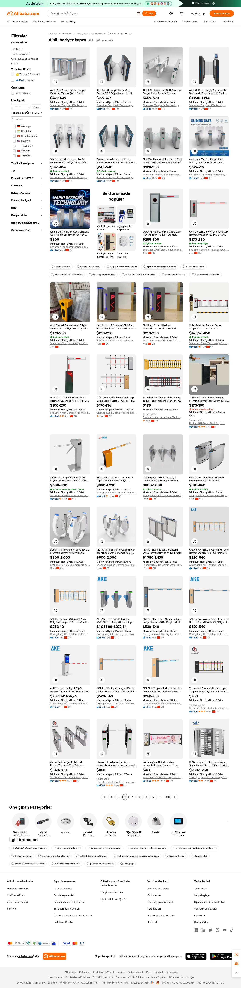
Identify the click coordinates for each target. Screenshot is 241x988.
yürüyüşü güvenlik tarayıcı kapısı (31, 848)
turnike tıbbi (201, 856)
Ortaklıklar (199, 915)
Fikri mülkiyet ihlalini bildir (161, 915)
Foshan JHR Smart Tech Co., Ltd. (207, 423)
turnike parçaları (23, 856)
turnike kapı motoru (90, 267)
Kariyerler (12, 908)
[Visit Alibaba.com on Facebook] (196, 930)
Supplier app (102, 956)
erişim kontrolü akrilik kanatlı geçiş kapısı (196, 848)
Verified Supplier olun (206, 908)
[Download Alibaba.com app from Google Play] (222, 956)
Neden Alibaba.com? (18, 888)
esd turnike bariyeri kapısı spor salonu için (138, 856)
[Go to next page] (175, 797)
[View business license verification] (152, 982)
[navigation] (26, 416)
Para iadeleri (154, 908)
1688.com (84, 972)
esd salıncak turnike (175, 274)
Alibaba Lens (25, 956)
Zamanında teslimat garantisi (69, 902)
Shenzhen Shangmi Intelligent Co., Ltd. (209, 249)
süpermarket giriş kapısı (69, 848)
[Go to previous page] (104, 797)
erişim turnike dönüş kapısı (123, 267)
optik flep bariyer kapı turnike (161, 267)
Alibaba (53, 33)
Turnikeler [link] (126, 33)
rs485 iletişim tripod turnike (93, 856)
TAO (148, 972)
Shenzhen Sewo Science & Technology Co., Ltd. (70, 495)
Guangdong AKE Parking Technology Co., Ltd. (209, 564)
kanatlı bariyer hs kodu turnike (106, 848)
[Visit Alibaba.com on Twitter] (210, 930)
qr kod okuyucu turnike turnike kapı (148, 848)
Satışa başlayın (202, 895)
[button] (139, 13)
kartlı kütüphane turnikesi (67, 864)
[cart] (182, 14)
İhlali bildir (152, 922)
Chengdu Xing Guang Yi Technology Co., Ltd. (117, 412)
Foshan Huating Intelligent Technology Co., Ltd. (163, 417)
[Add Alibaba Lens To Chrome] (54, 956)
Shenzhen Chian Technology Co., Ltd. (209, 343)
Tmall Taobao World (103, 972)
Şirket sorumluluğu (17, 902)
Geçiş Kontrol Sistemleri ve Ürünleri (96, 33)
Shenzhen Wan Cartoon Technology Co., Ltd (70, 412)
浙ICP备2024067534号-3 (210, 982)
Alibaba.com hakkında (20, 881)
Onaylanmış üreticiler (112, 892)
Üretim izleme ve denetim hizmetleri (73, 915)
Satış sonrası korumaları (67, 908)
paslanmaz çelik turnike (102, 864)
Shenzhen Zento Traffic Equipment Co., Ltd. (209, 708)
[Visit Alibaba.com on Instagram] (217, 930)
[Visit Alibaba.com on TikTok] (232, 930)
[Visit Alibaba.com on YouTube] (224, 930)
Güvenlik (66, 33)
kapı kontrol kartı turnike (207, 274)
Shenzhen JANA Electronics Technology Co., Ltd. (163, 249)
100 (168, 797)
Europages (172, 972)
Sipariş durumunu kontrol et (209, 902)
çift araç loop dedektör (103, 274)
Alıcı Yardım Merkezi (158, 888)
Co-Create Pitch (16, 895)
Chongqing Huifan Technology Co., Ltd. (209, 777)
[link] (236, 954)
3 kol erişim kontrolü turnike (68, 274)
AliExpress (70, 972)
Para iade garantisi (64, 895)
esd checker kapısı (195, 267)
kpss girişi (129, 864)
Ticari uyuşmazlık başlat (160, 902)
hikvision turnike (177, 856)
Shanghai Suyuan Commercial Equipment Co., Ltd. (163, 495)
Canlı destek (154, 895)
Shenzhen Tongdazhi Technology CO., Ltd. (70, 105)
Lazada (120, 972)
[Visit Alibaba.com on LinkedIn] (203, 930)
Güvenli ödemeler (63, 888)
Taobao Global (135, 972)
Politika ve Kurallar (63, 922)
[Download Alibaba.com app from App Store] (196, 956)
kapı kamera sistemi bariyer (55, 856)
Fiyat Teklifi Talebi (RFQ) (113, 899)
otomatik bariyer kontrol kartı (29, 864)
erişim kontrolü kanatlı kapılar (140, 274)
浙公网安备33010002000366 (178, 982)
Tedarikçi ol (200, 888)
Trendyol (158, 972)
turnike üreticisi (62, 267)
